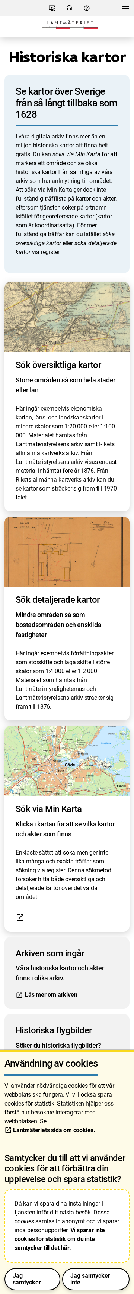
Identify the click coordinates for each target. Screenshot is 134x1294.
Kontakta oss (69, 10)
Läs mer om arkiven (51, 994)
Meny (126, 10)
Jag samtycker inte (90, 1279)
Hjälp (86, 10)
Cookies (52, 10)
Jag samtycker (27, 1279)
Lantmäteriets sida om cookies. (54, 1130)
